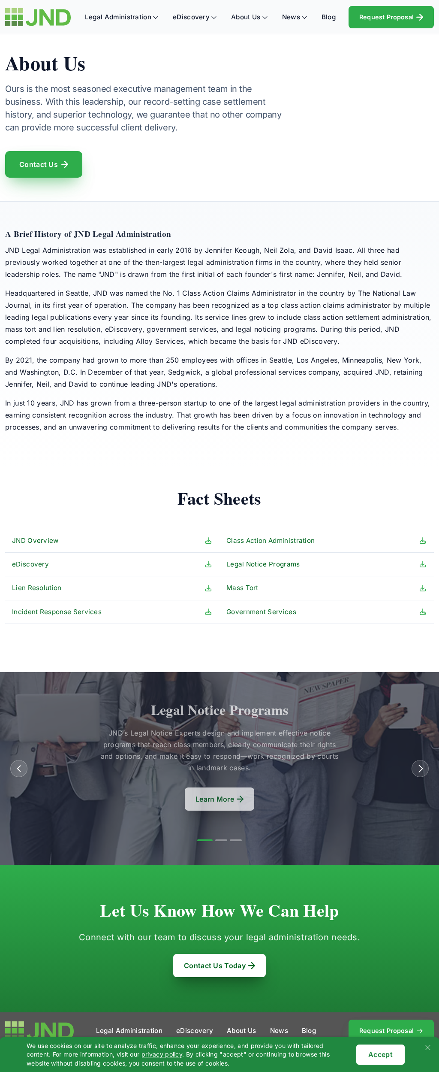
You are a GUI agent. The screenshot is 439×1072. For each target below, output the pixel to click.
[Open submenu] (155, 17)
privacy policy (161, 1054)
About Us (245, 17)
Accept (380, 1054)
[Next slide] (420, 768)
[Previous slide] (18, 768)
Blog (329, 17)
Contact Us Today (215, 965)
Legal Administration (118, 17)
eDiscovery (191, 17)
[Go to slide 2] (221, 840)
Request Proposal (386, 17)
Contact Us (38, 164)
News (291, 17)
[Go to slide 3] (236, 840)
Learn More (214, 799)
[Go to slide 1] (205, 840)
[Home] (38, 17)
